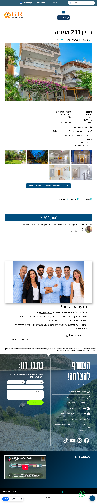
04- (57, 3)
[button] (64, 12)
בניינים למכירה (71, 40)
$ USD (13, 499)
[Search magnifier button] (70, 2)
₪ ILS (20, 499)
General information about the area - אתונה (47, 185)
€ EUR (5, 499)
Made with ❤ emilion (11, 491)
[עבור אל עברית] (21, 2)
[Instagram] (79, 440)
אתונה (85, 40)
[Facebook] (86, 440)
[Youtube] (72, 440)
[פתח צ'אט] (92, 498)
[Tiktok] (65, 440)
